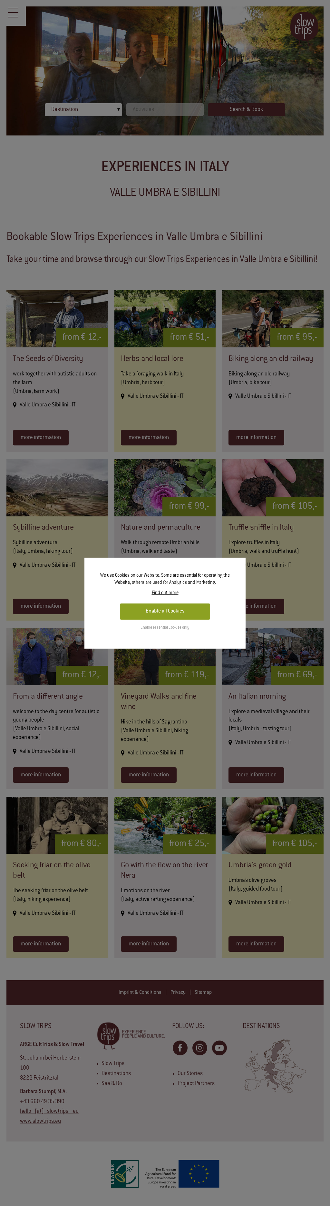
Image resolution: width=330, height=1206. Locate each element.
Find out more (165, 593)
